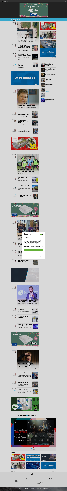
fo (41, 234)
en (42, 234)
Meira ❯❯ (41, 256)
